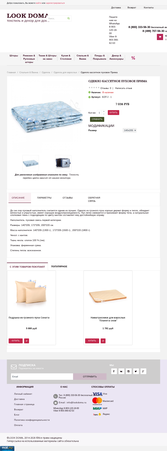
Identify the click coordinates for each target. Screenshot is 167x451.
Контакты (149, 7)
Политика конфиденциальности (32, 420)
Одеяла (46, 72)
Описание (18, 197)
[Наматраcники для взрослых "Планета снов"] (108, 324)
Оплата (18, 425)
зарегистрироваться (55, 3)
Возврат (132, 7)
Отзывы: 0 (105, 88)
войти (38, 3)
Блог (17, 415)
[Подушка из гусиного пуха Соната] (29, 324)
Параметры (44, 197)
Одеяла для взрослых (65, 72)
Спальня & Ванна (28, 72)
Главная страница (24, 404)
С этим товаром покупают (27, 266)
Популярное (59, 266)
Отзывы (68, 197)
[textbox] (59, 18)
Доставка (116, 7)
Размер (92, 130)
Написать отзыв (123, 88)
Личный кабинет (23, 394)
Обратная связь (94, 199)
